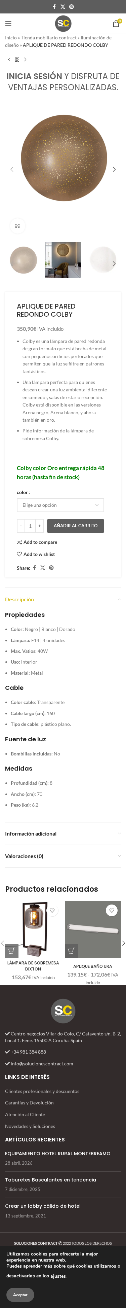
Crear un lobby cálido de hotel (43, 1206)
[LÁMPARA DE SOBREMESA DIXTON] (33, 929)
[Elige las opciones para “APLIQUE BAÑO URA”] (71, 951)
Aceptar (20, 1295)
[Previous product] (9, 60)
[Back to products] (17, 60)
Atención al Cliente (25, 1114)
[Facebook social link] (54, 6)
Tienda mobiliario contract (49, 37)
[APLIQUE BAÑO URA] (93, 929)
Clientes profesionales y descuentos (42, 1091)
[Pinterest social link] (71, 6)
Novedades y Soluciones (30, 1126)
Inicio (11, 37)
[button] (11, 169)
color (22, 492)
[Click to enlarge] (17, 226)
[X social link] (62, 6)
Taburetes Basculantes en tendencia (50, 1179)
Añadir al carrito (75, 525)
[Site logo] (63, 23)
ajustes (58, 1276)
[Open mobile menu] (8, 23)
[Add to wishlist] (52, 910)
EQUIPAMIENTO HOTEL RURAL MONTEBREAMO (58, 1153)
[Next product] (25, 60)
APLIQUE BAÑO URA (92, 966)
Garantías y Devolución (29, 1102)
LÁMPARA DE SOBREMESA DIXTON (33, 966)
